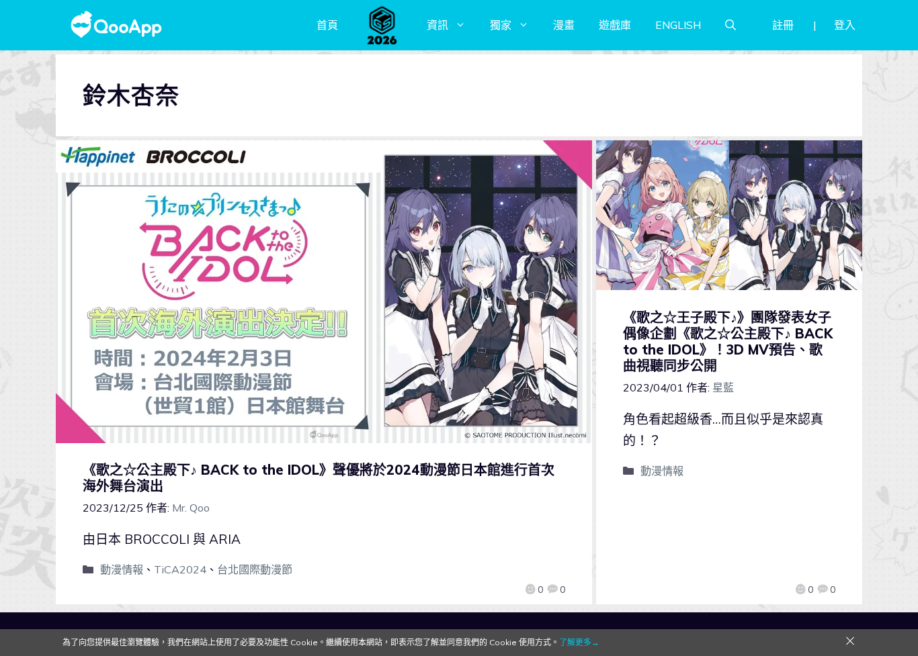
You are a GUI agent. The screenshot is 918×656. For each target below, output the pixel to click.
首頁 (327, 25)
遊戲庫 (615, 25)
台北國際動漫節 (254, 569)
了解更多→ (579, 642)
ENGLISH (678, 25)
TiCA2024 (180, 569)
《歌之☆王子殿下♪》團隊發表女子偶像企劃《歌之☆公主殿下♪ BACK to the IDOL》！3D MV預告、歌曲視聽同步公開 (728, 341)
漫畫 (564, 25)
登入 (845, 25)
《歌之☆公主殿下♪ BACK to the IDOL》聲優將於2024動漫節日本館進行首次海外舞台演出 (318, 477)
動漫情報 (121, 569)
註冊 (783, 25)
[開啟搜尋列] (730, 25)
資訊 (437, 25)
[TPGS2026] (382, 25)
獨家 (500, 25)
